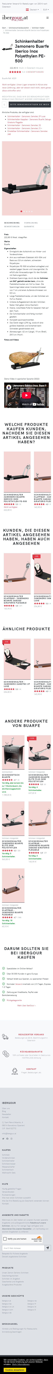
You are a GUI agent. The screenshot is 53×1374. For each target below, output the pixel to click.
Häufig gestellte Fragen (11, 1188)
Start (4, 28)
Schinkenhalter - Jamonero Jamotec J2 (24, 125)
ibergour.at (6, 1300)
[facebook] (7, 1138)
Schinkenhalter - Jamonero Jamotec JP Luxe (26, 116)
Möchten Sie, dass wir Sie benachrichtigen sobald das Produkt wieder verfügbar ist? (26, 97)
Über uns (6, 1108)
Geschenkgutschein (10, 1275)
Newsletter (6, 1114)
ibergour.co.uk (8, 1306)
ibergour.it (31, 1309)
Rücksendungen (8, 1194)
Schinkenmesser (8, 1163)
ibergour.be (6, 1303)
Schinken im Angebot (11, 1278)
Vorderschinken (8, 1157)
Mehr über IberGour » (26, 1005)
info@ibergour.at (9, 1133)
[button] (21, 211)
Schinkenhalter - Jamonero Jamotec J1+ (24, 128)
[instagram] (11, 1138)
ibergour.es (32, 1300)
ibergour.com (7, 1309)
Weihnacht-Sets (8, 1172)
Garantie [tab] (29, 226)
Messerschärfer (8, 1166)
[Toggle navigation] (47, 18)
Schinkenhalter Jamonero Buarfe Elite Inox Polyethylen (12, 844)
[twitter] (3, 1138)
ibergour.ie (31, 1306)
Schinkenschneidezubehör (19, 28)
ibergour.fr (31, 1303)
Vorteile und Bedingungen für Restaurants (19, 1328)
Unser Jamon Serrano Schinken (15, 1272)
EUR (45, 9)
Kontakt (31, 1069)
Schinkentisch (8, 1169)
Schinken (6, 1154)
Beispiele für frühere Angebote (15, 1253)
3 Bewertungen (34, 72)
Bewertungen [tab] (11, 226)
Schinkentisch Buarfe (11, 775)
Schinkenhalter (8, 1160)
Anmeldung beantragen (12, 1331)
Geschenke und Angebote (13, 1281)
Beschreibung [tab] (12, 223)
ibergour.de (6, 1312)
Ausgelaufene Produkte (11, 1284)
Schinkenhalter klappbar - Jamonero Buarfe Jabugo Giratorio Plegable (16, 599)
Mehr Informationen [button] (20, 1364)
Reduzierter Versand (31, 1034)
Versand (18, 984)
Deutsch (33, 9)
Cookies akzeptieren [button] (14, 1370)
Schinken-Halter (38, 28)
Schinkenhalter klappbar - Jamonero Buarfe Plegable (12, 911)
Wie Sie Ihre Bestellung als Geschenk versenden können (25, 1200)
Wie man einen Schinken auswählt (16, 1197)
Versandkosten (8, 1191)
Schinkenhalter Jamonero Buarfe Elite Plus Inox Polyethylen (39, 778)
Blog (4, 1111)
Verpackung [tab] (31, 223)
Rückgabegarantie (14, 1000)
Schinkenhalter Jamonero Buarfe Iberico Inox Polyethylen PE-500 (15, 498)
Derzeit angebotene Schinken (14, 1256)
